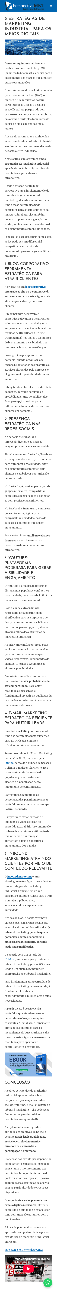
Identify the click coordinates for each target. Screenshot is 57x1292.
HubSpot (10, 959)
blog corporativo (35, 287)
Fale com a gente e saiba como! (24, 1249)
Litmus (9, 763)
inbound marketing (19, 876)
